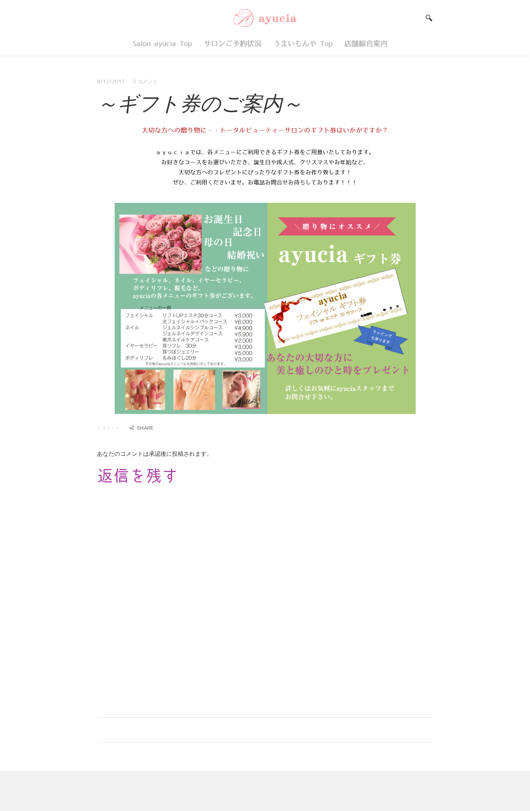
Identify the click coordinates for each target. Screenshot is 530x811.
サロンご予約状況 (232, 44)
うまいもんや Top (302, 44)
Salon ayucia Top (162, 44)
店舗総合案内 (367, 44)
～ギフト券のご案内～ (199, 103)
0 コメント (145, 81)
